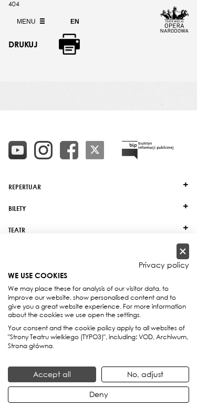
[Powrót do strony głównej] (174, 29)
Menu (27, 21)
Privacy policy (164, 265)
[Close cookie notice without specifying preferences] (183, 251)
